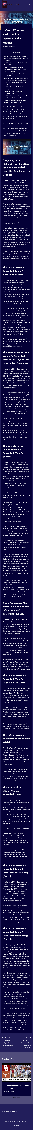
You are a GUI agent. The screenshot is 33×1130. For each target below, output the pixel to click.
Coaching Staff (7, 505)
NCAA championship (12, 313)
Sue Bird (17, 762)
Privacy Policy (23, 1121)
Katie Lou (11, 363)
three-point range (21, 399)
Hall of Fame (25, 294)
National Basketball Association (19, 759)
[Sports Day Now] (10, 4)
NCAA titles (25, 315)
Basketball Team (22, 371)
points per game (8, 397)
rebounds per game (22, 409)
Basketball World (24, 514)
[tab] (13, 1097)
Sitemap (16, 1125)
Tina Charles (19, 327)
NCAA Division (7, 376)
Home (7, 1121)
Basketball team (12, 271)
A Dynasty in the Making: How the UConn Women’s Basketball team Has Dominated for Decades (16, 58)
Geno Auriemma (8, 190)
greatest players (12, 194)
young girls (25, 714)
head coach (19, 619)
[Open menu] (29, 4)
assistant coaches (17, 509)
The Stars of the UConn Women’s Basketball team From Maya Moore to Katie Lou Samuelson (15, 69)
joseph (6, 46)
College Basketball (24, 557)
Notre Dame (7, 428)
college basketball (8, 187)
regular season (10, 561)
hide (19, 52)
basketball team (8, 109)
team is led (13, 392)
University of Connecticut (14, 107)
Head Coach (26, 999)
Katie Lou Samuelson (9, 395)
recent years (21, 531)
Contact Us (14, 1121)
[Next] (28, 1079)
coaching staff (15, 587)
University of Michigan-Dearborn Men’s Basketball (8, 1041)
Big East (7, 559)
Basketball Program (9, 996)
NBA (4, 27)
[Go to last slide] (4, 1079)
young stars (25, 664)
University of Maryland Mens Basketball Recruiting (26, 1042)
